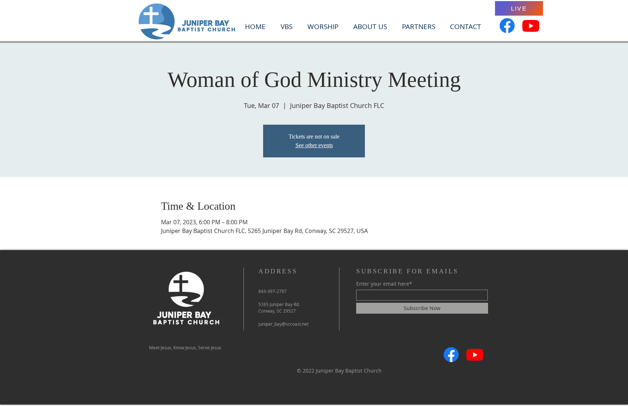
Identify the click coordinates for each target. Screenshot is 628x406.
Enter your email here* (384, 283)
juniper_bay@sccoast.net (283, 324)
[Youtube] (531, 26)
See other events (314, 145)
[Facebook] (507, 26)
